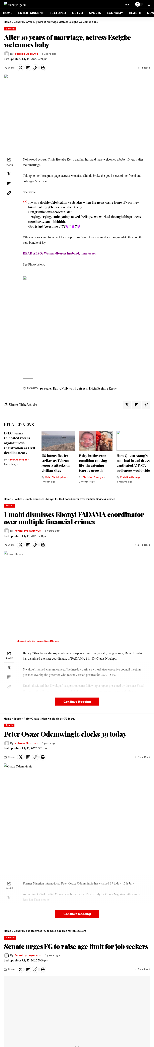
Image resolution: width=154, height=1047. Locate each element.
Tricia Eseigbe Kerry (102, 388)
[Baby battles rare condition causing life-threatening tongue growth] (95, 441)
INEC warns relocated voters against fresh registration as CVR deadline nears (19, 443)
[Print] (42, 67)
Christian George (92, 477)
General (19, 21)
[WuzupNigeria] (15, 4)
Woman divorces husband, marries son (70, 253)
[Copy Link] (35, 67)
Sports (17, 718)
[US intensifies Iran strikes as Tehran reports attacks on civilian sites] (58, 441)
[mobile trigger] (146, 4)
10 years (45, 388)
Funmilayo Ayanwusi (28, 530)
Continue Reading (77, 701)
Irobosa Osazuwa (26, 54)
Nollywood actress (74, 388)
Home (7, 21)
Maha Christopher (18, 459)
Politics (18, 499)
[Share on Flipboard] (27, 67)
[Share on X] (20, 67)
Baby (56, 388)
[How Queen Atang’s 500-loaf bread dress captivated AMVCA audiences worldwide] (133, 441)
